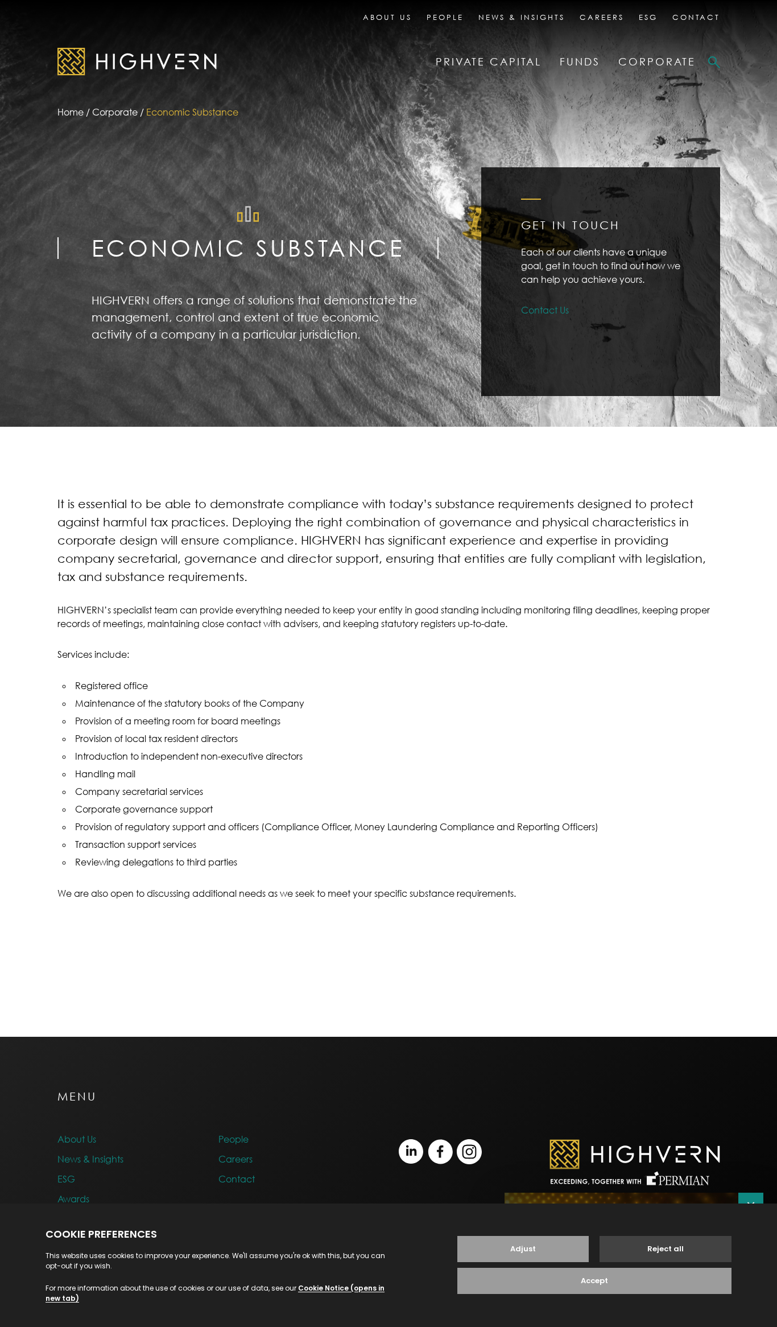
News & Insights (521, 17)
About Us (387, 17)
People (445, 17)
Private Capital (489, 62)
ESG (648, 17)
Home (70, 112)
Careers (602, 17)
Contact (696, 17)
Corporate (657, 62)
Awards (73, 1199)
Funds (580, 62)
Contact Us (545, 310)
